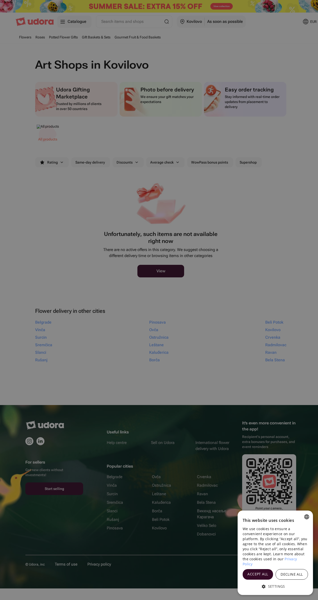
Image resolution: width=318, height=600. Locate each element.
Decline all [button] (292, 574)
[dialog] (275, 553)
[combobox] (306, 516)
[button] (275, 586)
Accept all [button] (257, 574)
